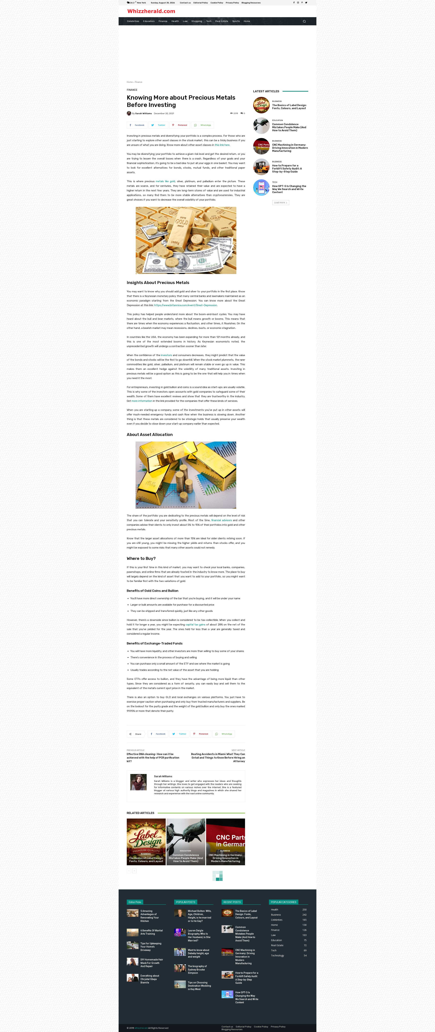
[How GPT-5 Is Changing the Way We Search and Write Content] (261, 187)
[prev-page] (129, 871)
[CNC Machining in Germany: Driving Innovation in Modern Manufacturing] (225, 842)
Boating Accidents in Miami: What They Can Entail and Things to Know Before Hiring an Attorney (218, 758)
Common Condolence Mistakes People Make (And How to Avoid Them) (186, 858)
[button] (304, 21)
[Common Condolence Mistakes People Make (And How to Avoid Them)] (186, 842)
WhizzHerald (141, 1028)
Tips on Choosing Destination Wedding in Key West (199, 986)
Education (185, 851)
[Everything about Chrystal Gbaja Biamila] (132, 978)
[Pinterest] (302, 3)
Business (146, 854)
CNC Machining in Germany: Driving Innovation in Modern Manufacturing (225, 858)
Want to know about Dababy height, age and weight (198, 953)
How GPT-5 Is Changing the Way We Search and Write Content (289, 189)
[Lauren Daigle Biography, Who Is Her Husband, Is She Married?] (180, 932)
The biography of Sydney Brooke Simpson (197, 969)
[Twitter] (306, 3)
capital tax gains (195, 624)
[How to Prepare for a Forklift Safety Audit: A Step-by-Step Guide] (261, 167)
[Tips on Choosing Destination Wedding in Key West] (180, 984)
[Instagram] (298, 3)
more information (142, 400)
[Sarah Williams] (129, 113)
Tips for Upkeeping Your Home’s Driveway (151, 946)
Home (130, 82)
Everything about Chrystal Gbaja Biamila (150, 979)
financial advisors (221, 520)
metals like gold (165, 181)
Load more (279, 202)
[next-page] (134, 871)
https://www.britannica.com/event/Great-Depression (185, 305)
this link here (222, 145)
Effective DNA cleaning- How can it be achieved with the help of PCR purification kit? (153, 758)
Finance (138, 82)
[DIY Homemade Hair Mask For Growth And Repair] (132, 961)
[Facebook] (294, 3)
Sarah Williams (143, 113)
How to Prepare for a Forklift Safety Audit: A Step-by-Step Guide (287, 168)
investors (166, 355)
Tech (274, 182)
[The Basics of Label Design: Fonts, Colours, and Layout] (146, 842)
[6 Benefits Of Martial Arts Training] (132, 932)
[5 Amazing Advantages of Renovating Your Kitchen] (132, 913)
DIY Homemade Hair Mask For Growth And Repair (152, 963)
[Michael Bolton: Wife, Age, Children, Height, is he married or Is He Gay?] (180, 913)
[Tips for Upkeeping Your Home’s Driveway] (132, 945)
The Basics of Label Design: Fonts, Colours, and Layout (146, 860)
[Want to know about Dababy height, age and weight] (180, 952)
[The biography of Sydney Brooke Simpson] (180, 968)
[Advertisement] (217, 51)
